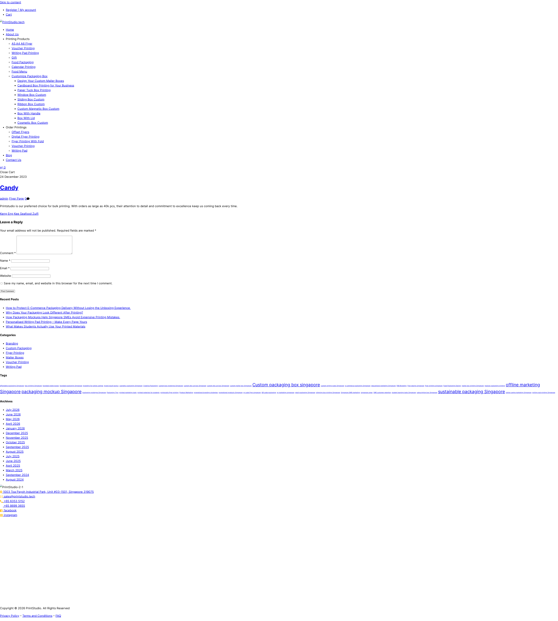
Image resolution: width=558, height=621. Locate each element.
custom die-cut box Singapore (195, 386)
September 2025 (17, 447)
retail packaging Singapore (305, 393)
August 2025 (15, 451)
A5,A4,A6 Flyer (22, 43)
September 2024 (17, 475)
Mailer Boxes (15, 357)
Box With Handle (28, 113)
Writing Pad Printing (25, 53)
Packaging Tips (112, 393)
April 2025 (13, 465)
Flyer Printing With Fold (28, 141)
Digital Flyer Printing (25, 136)
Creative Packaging (150, 386)
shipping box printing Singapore (328, 393)
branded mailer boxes (51, 386)
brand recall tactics (111, 386)
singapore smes (367, 393)
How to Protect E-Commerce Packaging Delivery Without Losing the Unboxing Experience (68, 308)
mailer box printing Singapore (473, 386)
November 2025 (17, 437)
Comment (8, 253)
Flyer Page (16, 198)
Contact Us (13, 160)
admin (4, 198)
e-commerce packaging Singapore (357, 386)
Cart (9, 14)
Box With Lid (26, 118)
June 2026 (13, 414)
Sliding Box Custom (30, 99)
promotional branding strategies (206, 393)
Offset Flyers (20, 132)
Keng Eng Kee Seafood (16, 213)
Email (5, 268)
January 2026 (15, 428)
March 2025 (14, 470)
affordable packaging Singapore (12, 386)
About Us (12, 34)
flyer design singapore (415, 386)
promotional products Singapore (231, 393)
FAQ (58, 616)
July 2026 (12, 410)
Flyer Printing (15, 353)
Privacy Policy (9, 616)
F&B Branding (402, 386)
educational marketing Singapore (383, 386)
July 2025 (12, 456)
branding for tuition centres (93, 386)
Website (5, 276)
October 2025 (15, 442)
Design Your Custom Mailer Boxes (40, 81)
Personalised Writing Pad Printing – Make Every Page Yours (46, 322)
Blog (9, 155)
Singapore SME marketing (350, 393)
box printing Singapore (33, 386)
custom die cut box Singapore (218, 386)
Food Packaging (23, 62)
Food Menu (19, 71)
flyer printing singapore (433, 386)
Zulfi (35, 213)
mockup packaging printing (495, 386)
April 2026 (13, 423)
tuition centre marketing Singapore (518, 393)
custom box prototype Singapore (171, 386)
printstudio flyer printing (169, 393)
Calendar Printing (23, 67)
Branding (12, 343)
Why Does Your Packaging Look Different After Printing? (44, 312)
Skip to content (10, 2)
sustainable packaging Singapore (471, 391)
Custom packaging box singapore (286, 384)
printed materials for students (148, 393)
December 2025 (17, 433)
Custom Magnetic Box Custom (38, 108)
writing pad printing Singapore (543, 393)
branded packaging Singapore (71, 386)
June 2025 (13, 461)
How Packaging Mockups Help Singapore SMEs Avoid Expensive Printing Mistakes (63, 317)
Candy (9, 187)
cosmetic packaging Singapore (130, 386)
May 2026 (13, 419)
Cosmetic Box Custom (32, 122)
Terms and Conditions (37, 616)
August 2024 (15, 479)
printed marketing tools (128, 393)
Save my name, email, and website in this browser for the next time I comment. (58, 283)
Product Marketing (186, 393)
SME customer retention (382, 393)
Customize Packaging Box (30, 76)
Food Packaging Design (452, 386)
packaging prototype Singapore (94, 393)
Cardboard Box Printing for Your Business (45, 85)
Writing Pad (19, 150)
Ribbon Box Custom (31, 104)
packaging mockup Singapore (52, 391)
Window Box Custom (31, 95)
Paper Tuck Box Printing (34, 90)
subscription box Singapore (427, 393)
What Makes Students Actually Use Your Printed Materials (45, 326)
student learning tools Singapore (404, 393)
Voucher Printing (23, 48)
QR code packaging (269, 393)
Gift (14, 57)
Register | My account (21, 10)
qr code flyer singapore (252, 393)
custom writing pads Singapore (332, 386)
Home (10, 29)
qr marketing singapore (285, 393)
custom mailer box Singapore (241, 386)
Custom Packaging (19, 348)
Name (5, 260)
